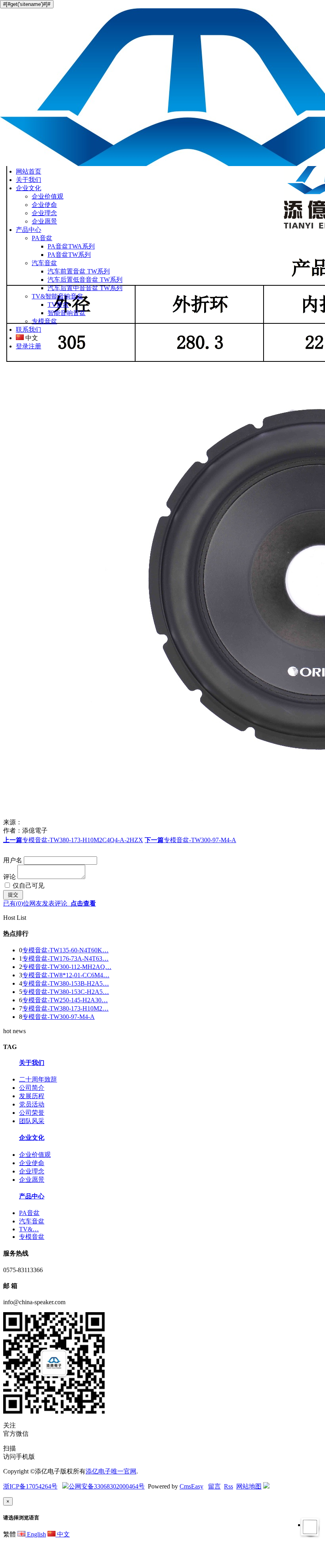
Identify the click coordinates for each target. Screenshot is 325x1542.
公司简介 (31, 1087)
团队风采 (31, 1121)
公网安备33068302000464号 (107, 1486)
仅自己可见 (27, 885)
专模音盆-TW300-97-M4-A (190, 840)
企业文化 (28, 188)
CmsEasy (191, 1486)
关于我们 (28, 179)
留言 (214, 1486)
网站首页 (28, 171)
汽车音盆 (44, 263)
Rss (228, 1486)
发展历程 (31, 1096)
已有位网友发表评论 (49, 903)
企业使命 (44, 204)
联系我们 (28, 329)
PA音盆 (42, 238)
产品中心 (28, 229)
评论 (10, 876)
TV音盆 (58, 304)
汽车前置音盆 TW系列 (79, 271)
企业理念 (44, 213)
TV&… (29, 1229)
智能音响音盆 (67, 313)
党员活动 (31, 1104)
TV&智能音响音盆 (57, 296)
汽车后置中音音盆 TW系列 (85, 288)
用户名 (12, 860)
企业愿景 (44, 221)
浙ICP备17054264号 (30, 1486)
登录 (22, 346)
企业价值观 (47, 196)
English (35, 1534)
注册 (35, 346)
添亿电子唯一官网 (111, 1471)
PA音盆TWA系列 (71, 246)
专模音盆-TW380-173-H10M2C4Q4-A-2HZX (73, 840)
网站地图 (249, 1486)
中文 (62, 1534)
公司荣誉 (31, 1112)
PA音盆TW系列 (69, 254)
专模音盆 (44, 321)
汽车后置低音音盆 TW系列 (85, 279)
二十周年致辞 (38, 1079)
